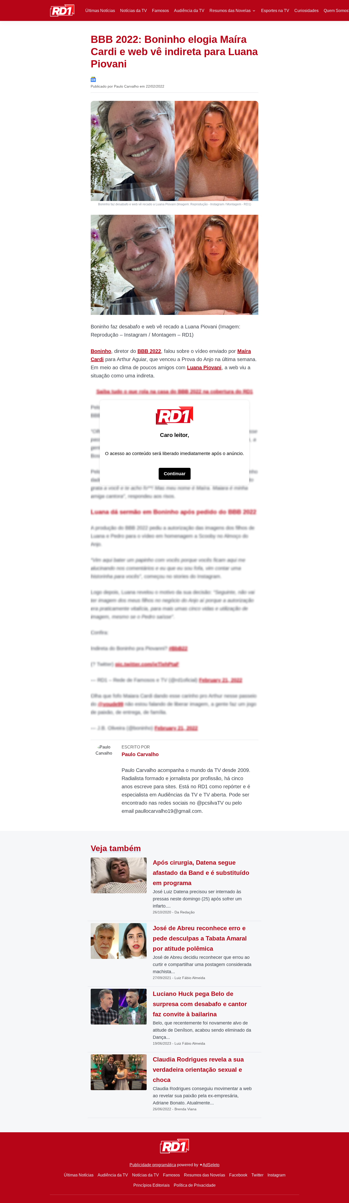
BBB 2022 (149, 351)
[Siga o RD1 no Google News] (93, 79)
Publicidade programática (153, 1165)
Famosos (160, 10)
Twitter (257, 1175)
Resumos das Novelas (230, 10)
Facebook (238, 1175)
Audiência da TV (189, 10)
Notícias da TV (133, 10)
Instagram (276, 1175)
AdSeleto (211, 1165)
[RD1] (62, 10)
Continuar (174, 473)
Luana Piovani (204, 367)
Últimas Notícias (100, 10)
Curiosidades (306, 10)
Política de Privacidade (195, 1185)
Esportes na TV (275, 10)
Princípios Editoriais (151, 1185)
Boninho (101, 351)
